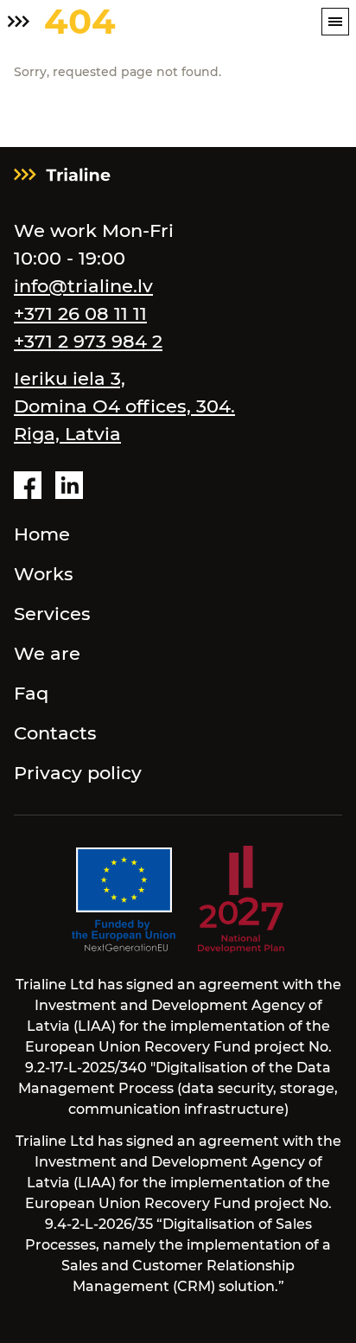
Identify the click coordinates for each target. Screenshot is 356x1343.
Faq (31, 693)
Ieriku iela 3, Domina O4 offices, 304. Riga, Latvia (124, 406)
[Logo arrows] (18, 22)
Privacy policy (78, 772)
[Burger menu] (335, 21)
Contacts (55, 733)
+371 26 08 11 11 (80, 313)
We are (47, 653)
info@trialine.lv (83, 286)
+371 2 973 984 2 (88, 341)
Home (42, 534)
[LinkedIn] (69, 485)
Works (43, 574)
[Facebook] (27, 485)
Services (52, 613)
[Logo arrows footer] (62, 174)
